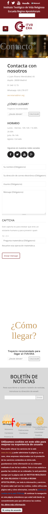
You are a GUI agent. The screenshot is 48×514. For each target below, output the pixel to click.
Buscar (41, 15)
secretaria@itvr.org (15, 95)
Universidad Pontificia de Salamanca (38, 435)
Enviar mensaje (11, 256)
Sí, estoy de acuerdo (11, 510)
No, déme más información (13, 504)
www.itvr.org (6, 453)
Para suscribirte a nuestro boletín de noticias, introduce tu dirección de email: (24, 389)
